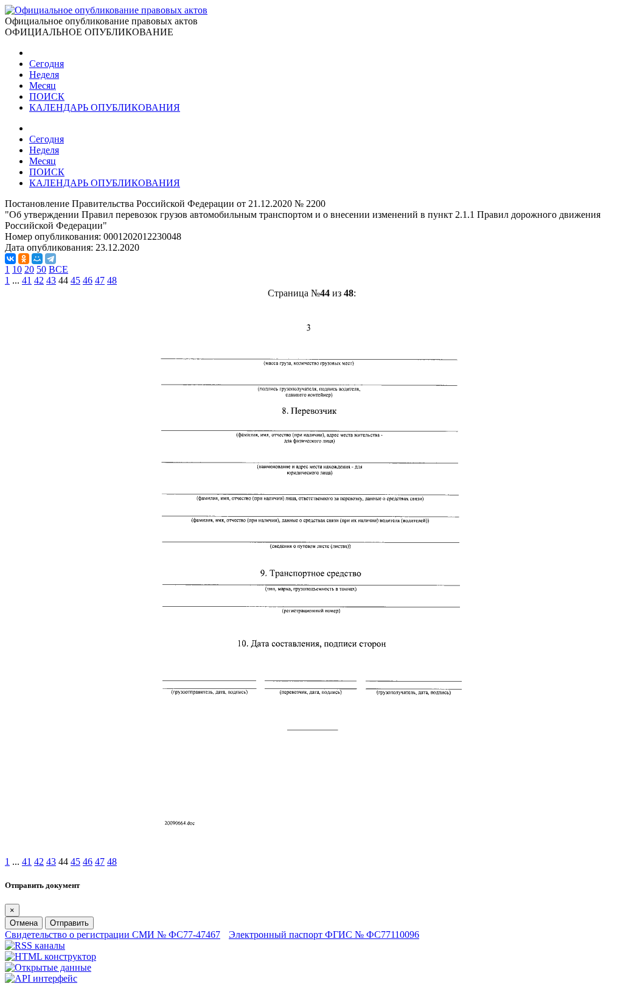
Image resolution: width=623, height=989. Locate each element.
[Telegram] (50, 258)
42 (39, 280)
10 (17, 269)
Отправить (69, 923)
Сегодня (46, 63)
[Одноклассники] (23, 258)
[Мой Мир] (37, 258)
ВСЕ (58, 269)
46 (87, 280)
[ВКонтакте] (10, 258)
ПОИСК (46, 96)
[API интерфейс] (41, 978)
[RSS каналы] (35, 945)
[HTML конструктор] (50, 956)
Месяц (42, 85)
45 (75, 280)
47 (100, 280)
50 (41, 269)
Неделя (44, 74)
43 (51, 280)
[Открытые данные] (48, 967)
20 (29, 269)
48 (112, 280)
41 (27, 280)
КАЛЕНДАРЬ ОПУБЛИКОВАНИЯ (104, 107)
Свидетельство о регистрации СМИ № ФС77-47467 (112, 934)
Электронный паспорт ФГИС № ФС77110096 (324, 934)
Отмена (24, 923)
